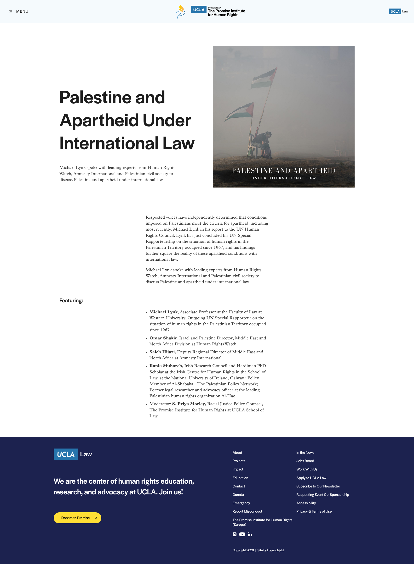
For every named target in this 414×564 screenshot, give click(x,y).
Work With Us (306, 469)
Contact (239, 486)
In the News (305, 452)
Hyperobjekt (275, 550)
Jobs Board (305, 460)
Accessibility (306, 502)
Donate (238, 494)
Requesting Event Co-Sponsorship (322, 494)
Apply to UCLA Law (311, 477)
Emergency (241, 502)
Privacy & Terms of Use (314, 511)
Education (240, 477)
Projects (239, 460)
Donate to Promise (75, 517)
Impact (238, 469)
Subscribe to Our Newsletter (318, 486)
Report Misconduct (247, 511)
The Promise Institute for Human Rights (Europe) (263, 522)
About (237, 452)
